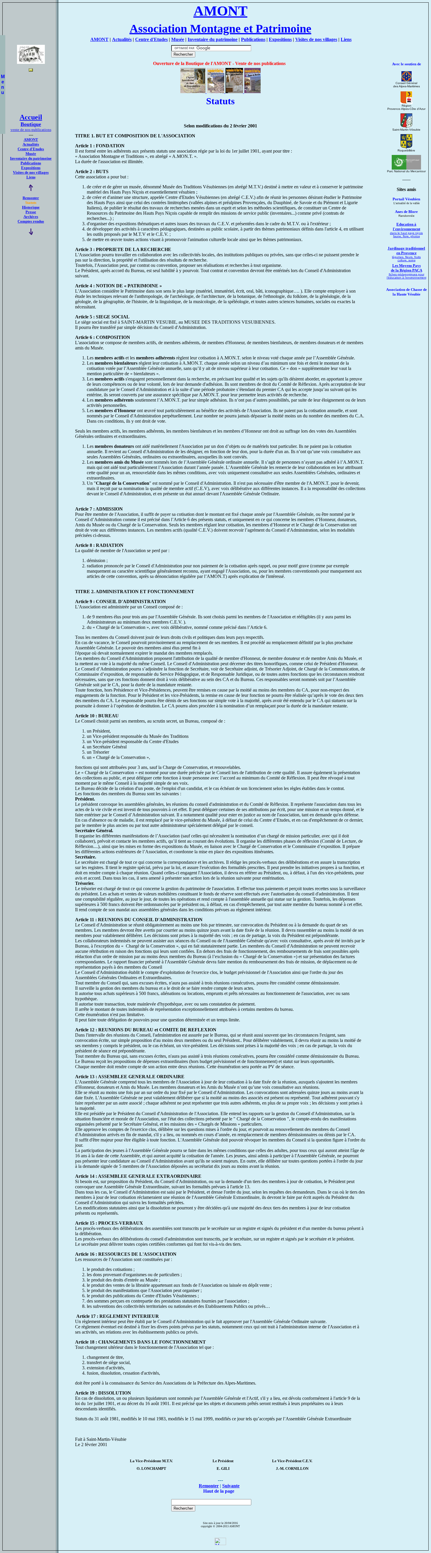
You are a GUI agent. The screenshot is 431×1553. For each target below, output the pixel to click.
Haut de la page (218, 1491)
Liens (346, 39)
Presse (31, 212)
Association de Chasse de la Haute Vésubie (406, 291)
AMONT (99, 39)
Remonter (31, 198)
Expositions (280, 39)
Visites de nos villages (316, 39)
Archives (30, 216)
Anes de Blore (406, 211)
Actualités (122, 39)
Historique (31, 207)
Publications (253, 39)
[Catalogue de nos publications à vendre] (220, 91)
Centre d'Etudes (151, 39)
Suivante (231, 1485)
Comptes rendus (31, 221)
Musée (177, 39)
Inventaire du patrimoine (212, 39)
